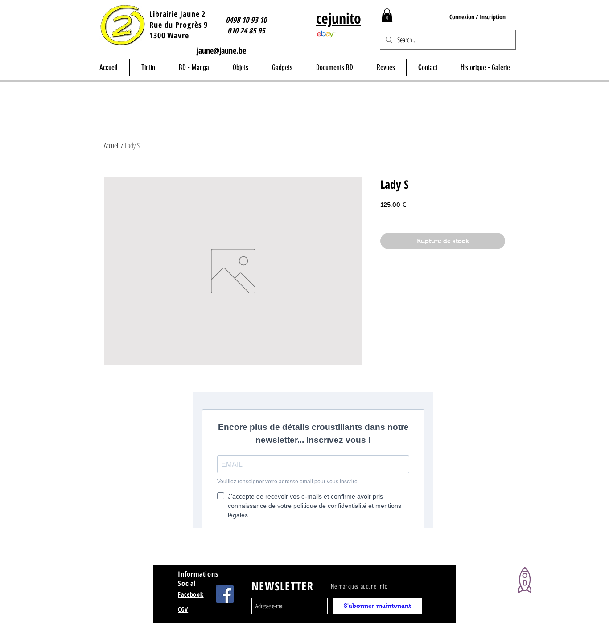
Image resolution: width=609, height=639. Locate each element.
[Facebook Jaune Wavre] (225, 594)
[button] (387, 15)
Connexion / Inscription (477, 16)
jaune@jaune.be (221, 50)
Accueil (111, 145)
